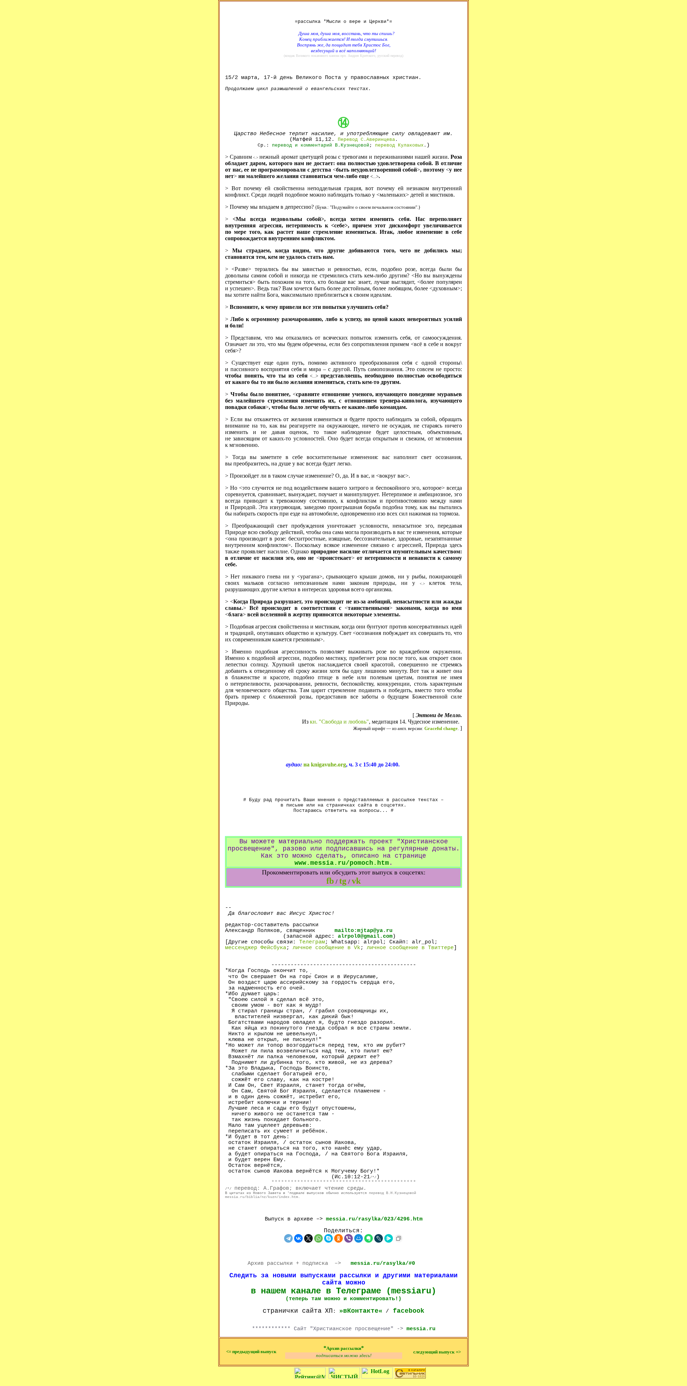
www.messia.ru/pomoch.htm (341, 863)
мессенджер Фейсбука (255, 948)
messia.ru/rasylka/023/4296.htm (374, 1219)
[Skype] (328, 1238)
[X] (308, 1238)
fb (330, 881)
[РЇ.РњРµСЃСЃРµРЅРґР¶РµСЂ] (388, 1238)
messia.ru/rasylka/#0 (383, 1263)
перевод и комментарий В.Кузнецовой (320, 145)
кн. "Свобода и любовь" (339, 722)
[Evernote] (368, 1238)
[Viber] (348, 1238)
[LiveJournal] (378, 1238)
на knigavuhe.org (324, 764)
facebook (408, 1311)
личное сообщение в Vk (326, 948)
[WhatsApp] (318, 1238)
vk (356, 881)
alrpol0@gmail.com (365, 936)
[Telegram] (288, 1238)
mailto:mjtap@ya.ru (364, 930)
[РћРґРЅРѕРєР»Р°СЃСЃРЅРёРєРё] (338, 1238)
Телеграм (312, 942)
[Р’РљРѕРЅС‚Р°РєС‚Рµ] (298, 1238)
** (343, 1348)
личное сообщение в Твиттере (410, 948)
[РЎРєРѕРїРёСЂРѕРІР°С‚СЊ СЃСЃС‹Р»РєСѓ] (398, 1238)
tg (342, 881)
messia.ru (420, 1329)
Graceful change (441, 728)
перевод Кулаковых (399, 145)
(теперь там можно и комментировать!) (343, 1299)
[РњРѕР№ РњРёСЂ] (358, 1238)
